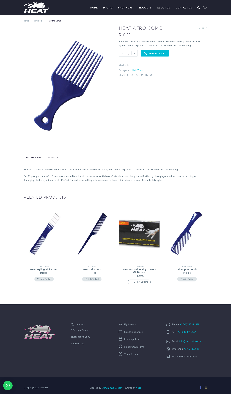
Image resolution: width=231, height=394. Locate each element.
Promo (108, 7)
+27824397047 (191, 348)
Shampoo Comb (187, 269)
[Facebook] (127, 75)
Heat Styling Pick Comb (44, 269)
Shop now (125, 7)
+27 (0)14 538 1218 (189, 324)
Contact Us (184, 7)
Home (94, 7)
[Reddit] (151, 75)
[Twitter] (132, 75)
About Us (163, 7)
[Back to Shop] (202, 27)
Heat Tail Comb (91, 269)
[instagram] (206, 387)
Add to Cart (155, 53)
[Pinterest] (137, 75)
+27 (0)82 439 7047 (186, 332)
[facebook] (200, 387)
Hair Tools (37, 20)
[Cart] (206, 8)
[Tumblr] (142, 75)
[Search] (198, 8)
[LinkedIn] (146, 75)
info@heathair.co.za (190, 341)
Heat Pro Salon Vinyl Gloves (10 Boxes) (139, 271)
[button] (8, 385)
